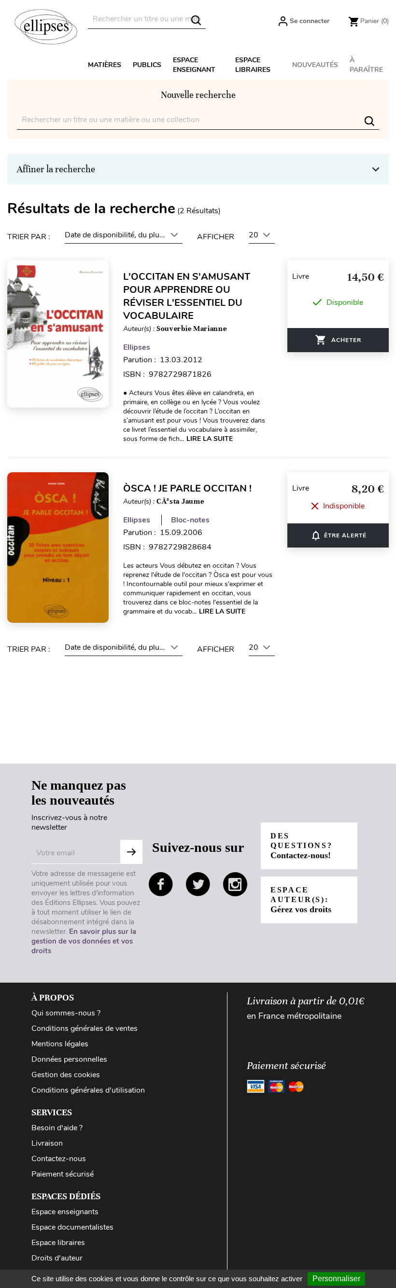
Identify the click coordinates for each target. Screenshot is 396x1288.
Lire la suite (209, 438)
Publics (147, 64)
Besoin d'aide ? (57, 1128)
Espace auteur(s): (300, 900)
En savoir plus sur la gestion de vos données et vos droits (83, 941)
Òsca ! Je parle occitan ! (187, 488)
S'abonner (131, 852)
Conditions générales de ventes (84, 1028)
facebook (161, 884)
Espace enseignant (194, 64)
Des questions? (301, 846)
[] (196, 20)
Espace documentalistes (72, 1227)
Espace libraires (252, 64)
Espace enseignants (65, 1211)
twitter (198, 884)
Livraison (47, 1143)
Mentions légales (59, 1044)
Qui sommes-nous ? (65, 1013)
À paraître (366, 64)
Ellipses (136, 347)
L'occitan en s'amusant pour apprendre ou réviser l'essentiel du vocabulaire (186, 296)
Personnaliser (336, 1278)
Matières (104, 64)
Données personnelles (69, 1059)
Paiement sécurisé (62, 1174)
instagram (235, 884)
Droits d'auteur (57, 1258)
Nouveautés (315, 64)
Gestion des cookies (65, 1074)
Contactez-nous (58, 1158)
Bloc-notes (190, 520)
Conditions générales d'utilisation (88, 1090)
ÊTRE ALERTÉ (338, 535)
